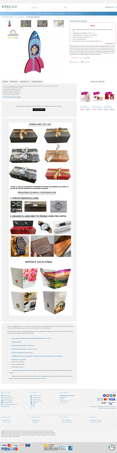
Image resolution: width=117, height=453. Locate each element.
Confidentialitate (36, 397)
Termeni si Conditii (36, 395)
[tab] (5, 81)
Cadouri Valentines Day (66, 422)
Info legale (34, 392)
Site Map (34, 402)
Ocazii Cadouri (20, 17)
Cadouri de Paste (36, 420)
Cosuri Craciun (6, 422)
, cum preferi (19, 359)
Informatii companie (8, 402)
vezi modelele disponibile (31, 349)
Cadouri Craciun (7, 420)
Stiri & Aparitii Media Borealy (10, 404)
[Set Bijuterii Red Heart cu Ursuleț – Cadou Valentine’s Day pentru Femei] (109, 97)
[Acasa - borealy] (9, 7)
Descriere (5, 81)
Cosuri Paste (35, 422)
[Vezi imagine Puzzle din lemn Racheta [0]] (9, 23)
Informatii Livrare (7, 399)
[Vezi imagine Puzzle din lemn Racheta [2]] (42, 23)
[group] (34, 52)
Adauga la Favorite (75, 62)
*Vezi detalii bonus (110, 43)
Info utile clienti (6, 392)
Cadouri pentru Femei (95, 422)
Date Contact (6, 406)
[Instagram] (114, 395)
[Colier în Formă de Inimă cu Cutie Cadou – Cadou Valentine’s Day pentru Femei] (97, 97)
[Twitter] (110, 395)
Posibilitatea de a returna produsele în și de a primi (37, 356)
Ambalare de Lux (24, 81)
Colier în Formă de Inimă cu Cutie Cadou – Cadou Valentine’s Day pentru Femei (97, 106)
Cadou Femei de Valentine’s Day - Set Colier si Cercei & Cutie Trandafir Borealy (85, 106)
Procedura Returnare (8, 397)
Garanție (17, 352)
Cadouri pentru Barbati (96, 420)
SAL (31, 408)
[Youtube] (107, 395)
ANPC (33, 406)
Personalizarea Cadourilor (19, 345)
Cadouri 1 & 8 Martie (66, 420)
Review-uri (13, 81)
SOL (33, 404)
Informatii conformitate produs (12, 97)
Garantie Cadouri (36, 399)
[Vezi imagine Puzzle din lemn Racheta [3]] (59, 23)
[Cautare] (65, 7)
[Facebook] (104, 395)
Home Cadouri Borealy (8, 17)
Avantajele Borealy (37, 81)
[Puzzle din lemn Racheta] (34, 52)
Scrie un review (39, 109)
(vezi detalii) (48, 338)
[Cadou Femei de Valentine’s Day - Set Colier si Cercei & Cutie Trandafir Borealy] (85, 97)
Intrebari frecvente (36, 401)
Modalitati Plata (7, 395)
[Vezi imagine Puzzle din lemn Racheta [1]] (26, 23)
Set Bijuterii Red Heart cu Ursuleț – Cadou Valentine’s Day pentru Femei (108, 106)
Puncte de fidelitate (7, 401)
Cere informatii (86, 62)
